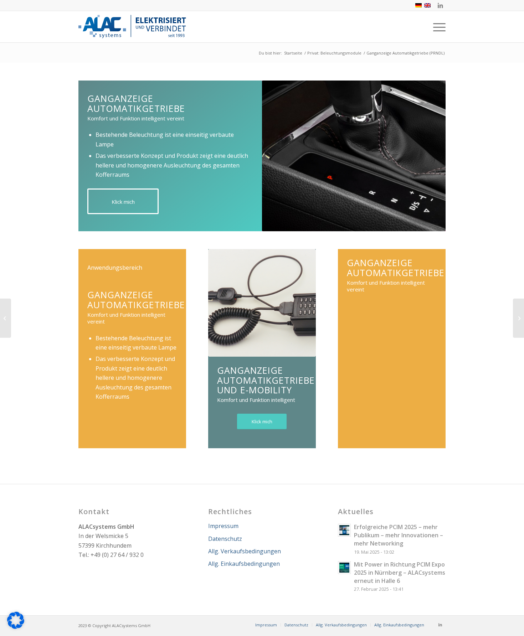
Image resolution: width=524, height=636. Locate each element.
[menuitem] (437, 26)
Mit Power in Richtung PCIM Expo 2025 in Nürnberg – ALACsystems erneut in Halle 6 (399, 572)
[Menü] (437, 26)
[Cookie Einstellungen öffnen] (15, 627)
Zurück (278, 156)
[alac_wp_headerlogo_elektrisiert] (133, 26)
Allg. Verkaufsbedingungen (244, 551)
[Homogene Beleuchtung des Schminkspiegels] (5, 318)
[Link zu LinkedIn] (440, 5)
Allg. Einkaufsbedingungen (244, 564)
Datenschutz (225, 539)
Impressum (223, 526)
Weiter (429, 156)
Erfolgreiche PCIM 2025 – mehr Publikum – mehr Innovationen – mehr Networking (398, 535)
